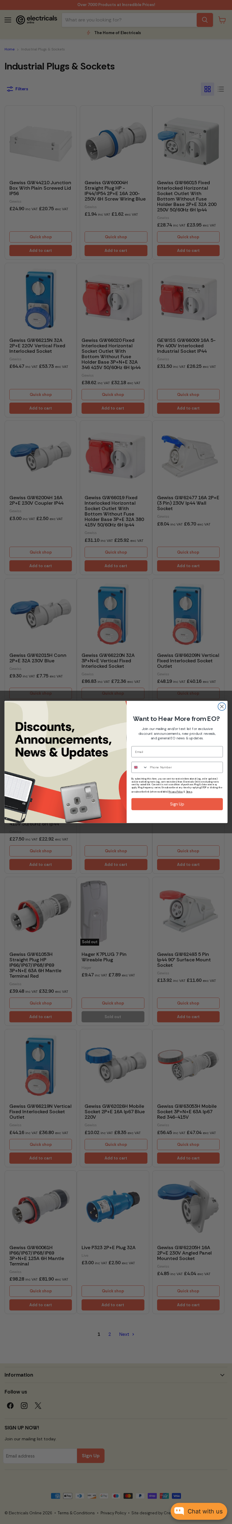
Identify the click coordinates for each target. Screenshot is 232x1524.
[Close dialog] (222, 707)
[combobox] (139, 767)
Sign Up (177, 804)
